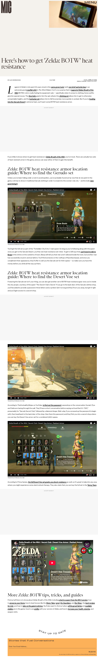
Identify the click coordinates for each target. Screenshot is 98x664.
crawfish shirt (31, 90)
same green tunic (57, 87)
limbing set (64, 96)
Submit (92, 652)
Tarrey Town (91, 485)
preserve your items (17, 603)
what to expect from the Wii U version (73, 600)
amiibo (36, 609)
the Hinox (78, 603)
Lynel (58, 603)
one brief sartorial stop (77, 87)
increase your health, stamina (79, 609)
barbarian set (34, 99)
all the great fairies (75, 606)
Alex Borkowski (15, 80)
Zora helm (32, 96)
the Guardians (65, 603)
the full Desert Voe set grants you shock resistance (47, 482)
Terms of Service (84, 654)
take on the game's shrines (33, 606)
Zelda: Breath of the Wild (55, 157)
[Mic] (6, 7)
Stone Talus (50, 603)
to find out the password (52, 405)
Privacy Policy (93, 654)
